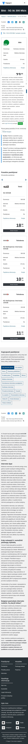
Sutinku (20, 123)
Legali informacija (9, 123)
